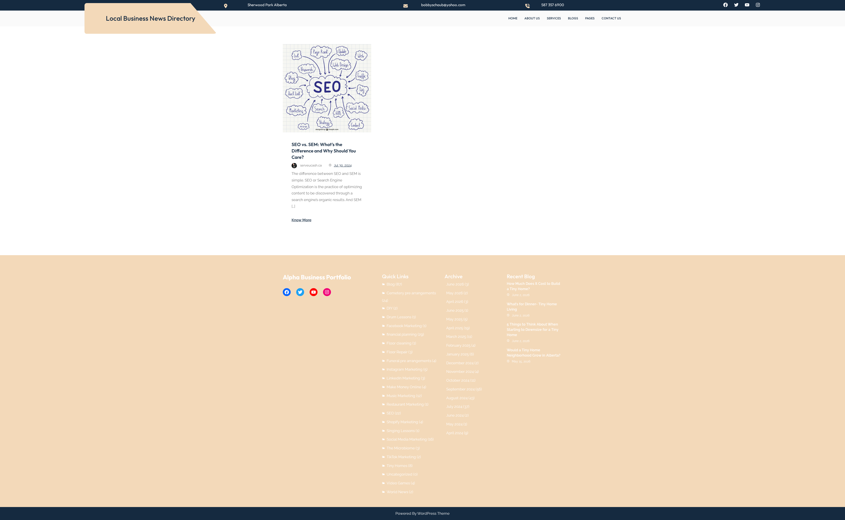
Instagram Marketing (404, 369)
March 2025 (456, 336)
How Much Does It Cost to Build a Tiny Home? (533, 286)
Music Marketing (401, 396)
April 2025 (454, 328)
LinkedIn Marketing (403, 378)
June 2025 (455, 310)
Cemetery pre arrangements (411, 293)
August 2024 (457, 398)
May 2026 (454, 293)
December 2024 (460, 363)
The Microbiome (401, 448)
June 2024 (455, 415)
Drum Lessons (399, 317)
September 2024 (460, 389)
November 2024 (460, 371)
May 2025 (454, 319)
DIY (390, 308)
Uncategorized (399, 474)
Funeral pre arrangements (409, 361)
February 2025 (458, 345)
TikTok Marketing (401, 457)
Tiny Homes (397, 465)
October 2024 (457, 380)
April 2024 (454, 433)
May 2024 (454, 424)
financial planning (402, 334)
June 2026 (455, 284)
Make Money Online (404, 387)
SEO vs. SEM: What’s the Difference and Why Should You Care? (324, 150)
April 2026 (454, 301)
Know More (301, 220)
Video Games (398, 483)
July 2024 (454, 406)
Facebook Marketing (404, 326)
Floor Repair (397, 352)
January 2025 (457, 354)
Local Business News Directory (150, 18)
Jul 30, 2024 (343, 165)
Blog (391, 284)
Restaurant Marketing (405, 404)
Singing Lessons (401, 430)
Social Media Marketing (407, 439)
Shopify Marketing (402, 422)
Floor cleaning (399, 343)
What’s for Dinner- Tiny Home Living (532, 306)
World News (397, 492)
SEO (390, 413)
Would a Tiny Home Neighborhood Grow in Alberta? (533, 352)
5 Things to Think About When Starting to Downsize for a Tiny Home (532, 329)
